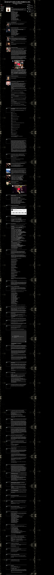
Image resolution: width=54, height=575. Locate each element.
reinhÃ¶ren (13, 568)
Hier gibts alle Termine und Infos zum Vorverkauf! (16, 359)
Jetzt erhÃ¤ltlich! (12, 344)
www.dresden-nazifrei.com (13, 264)
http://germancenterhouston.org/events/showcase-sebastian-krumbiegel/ (18, 245)
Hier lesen (24, 555)
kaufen (16, 568)
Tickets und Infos (12, 94)
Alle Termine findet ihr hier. (13, 44)
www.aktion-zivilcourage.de (13, 270)
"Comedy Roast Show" (23, 202)
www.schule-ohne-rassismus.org (14, 272)
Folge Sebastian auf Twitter (30, 5)
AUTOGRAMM (2, 9)
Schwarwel (19, 70)
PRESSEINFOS (2, 7)
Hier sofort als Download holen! (14, 551)
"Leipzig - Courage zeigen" (21, 199)
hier (22, 29)
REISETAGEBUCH (3, 6)
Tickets (11, 112)
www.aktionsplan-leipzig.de (13, 261)
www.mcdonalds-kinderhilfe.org (14, 275)
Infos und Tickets (21, 176)
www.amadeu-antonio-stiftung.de (14, 267)
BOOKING (2, 10)
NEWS (1, 5)
